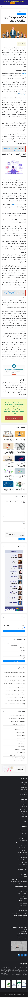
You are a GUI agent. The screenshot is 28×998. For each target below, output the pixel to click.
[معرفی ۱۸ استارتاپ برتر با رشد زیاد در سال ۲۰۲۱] (8, 485)
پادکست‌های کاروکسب (23, 865)
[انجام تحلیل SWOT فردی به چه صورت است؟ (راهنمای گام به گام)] (8, 472)
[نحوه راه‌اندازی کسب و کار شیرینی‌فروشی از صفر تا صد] (8, 435)
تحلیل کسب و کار (24, 831)
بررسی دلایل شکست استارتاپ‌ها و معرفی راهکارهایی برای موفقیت (8, 453)
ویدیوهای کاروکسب (23, 863)
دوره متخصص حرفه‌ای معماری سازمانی (18, 722)
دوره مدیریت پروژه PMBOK (20, 731)
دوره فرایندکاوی (22, 728)
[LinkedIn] (22, 956)
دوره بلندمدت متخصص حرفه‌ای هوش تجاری (16, 719)
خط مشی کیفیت (24, 812)
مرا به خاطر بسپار (21, 629)
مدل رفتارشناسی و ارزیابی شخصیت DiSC (20, 478)
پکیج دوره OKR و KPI (21, 753)
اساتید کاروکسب (24, 788)
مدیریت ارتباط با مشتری (22, 848)
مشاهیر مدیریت (24, 851)
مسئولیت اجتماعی (23, 810)
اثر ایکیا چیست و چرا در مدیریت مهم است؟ (20, 452)
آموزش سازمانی (24, 800)
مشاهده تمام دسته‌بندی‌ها (22, 870)
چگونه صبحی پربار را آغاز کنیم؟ (20, 441)
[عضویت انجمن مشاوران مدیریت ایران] (24, 987)
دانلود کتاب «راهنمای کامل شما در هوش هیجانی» (14, 150)
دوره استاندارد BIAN (21, 745)
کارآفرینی (20, 12)
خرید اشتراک (24, 805)
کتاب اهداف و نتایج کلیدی (22, 853)
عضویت (14, 634)
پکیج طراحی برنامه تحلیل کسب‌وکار (18, 759)
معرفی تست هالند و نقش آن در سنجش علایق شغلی (20, 491)
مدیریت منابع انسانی (23, 839)
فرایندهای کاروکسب (23, 795)
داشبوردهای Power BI (23, 856)
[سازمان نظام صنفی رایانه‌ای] (19, 987)
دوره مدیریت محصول (21, 736)
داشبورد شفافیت (24, 790)
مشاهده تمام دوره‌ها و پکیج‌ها (19, 762)
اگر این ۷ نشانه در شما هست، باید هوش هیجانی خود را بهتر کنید (14, 674)
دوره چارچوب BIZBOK (21, 742)
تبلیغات (25, 820)
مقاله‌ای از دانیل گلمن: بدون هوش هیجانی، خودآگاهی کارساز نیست (14, 294)
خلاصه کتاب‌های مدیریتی (22, 861)
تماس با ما (25, 822)
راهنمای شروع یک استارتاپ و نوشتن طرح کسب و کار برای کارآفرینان (14, 685)
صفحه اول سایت (24, 783)
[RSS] (19, 956)
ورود (14, 632)
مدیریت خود (19, 15)
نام (24, 519)
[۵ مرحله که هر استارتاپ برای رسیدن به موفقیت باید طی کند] (20, 460)
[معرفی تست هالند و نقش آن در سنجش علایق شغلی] (20, 485)
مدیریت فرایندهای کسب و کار (21, 844)
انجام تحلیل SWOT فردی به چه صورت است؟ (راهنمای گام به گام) (8, 479)
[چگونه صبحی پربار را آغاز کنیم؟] (20, 435)
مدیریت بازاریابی (24, 846)
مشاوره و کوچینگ (24, 803)
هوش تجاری (24, 834)
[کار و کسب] (22, 7)
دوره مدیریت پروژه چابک (20, 733)
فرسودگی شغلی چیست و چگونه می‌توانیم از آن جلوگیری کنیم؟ (8, 466)
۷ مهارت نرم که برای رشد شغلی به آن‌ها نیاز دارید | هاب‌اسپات (16, 692)
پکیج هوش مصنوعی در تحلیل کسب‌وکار (17, 756)
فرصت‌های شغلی (24, 815)
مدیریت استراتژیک (23, 841)
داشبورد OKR (24, 793)
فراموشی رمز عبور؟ (6, 626)
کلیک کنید (12, 3)
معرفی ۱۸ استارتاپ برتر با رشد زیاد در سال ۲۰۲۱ (8, 491)
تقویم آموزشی (24, 798)
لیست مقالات (24, 868)
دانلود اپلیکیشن (24, 807)
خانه (24, 12)
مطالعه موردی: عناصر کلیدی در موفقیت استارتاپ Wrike (15, 696)
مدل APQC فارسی (23, 858)
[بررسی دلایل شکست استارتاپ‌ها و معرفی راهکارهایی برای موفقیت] (8, 447)
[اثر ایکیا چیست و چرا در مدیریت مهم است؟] (20, 447)
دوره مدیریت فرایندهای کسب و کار (18, 725)
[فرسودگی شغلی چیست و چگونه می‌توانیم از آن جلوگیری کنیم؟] (8, 460)
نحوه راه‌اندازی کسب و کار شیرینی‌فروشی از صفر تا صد (8, 441)
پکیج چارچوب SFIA (21, 747)
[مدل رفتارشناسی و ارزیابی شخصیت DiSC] (20, 472)
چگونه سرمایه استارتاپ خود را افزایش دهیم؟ (17, 689)
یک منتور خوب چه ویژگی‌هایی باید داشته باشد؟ (16, 701)
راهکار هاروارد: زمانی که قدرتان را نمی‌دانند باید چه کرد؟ (15, 682)
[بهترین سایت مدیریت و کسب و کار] (14, 986)
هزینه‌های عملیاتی (21, 95)
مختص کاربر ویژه (21, 44)
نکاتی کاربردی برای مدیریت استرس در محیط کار (16, 698)
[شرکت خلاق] (8, 988)
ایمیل (23, 524)
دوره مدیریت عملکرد (21, 739)
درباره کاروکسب (24, 786)
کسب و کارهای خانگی (16, 206)
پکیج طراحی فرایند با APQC (20, 750)
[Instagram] (25, 956)
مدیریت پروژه (24, 836)
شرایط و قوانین (24, 817)
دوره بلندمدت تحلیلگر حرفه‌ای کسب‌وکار (17, 716)
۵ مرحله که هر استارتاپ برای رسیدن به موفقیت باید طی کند (20, 466)
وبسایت (23, 529)
